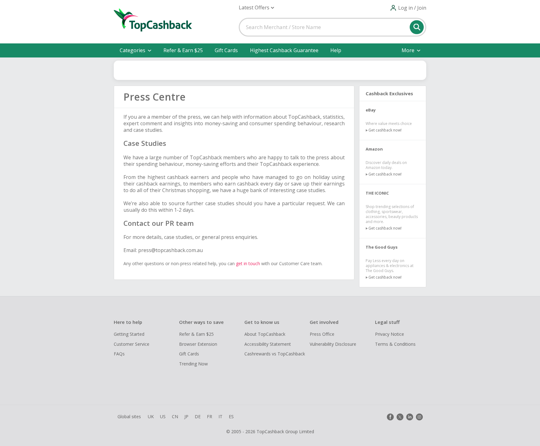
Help (335, 50)
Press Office (322, 334)
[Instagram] (419, 417)
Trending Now (193, 364)
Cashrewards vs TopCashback (274, 354)
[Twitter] (400, 417)
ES (231, 416)
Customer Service (131, 344)
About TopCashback (264, 334)
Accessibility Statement (267, 344)
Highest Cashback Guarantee (284, 50)
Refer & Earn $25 (183, 50)
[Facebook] (390, 417)
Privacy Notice (389, 334)
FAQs (119, 354)
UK (151, 416)
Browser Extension (198, 344)
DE (198, 416)
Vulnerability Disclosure (333, 344)
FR (209, 416)
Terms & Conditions (395, 344)
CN (175, 416)
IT (220, 416)
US (163, 416)
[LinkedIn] (409, 417)
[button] (256, 8)
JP (186, 416)
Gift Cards (226, 50)
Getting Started (129, 334)
